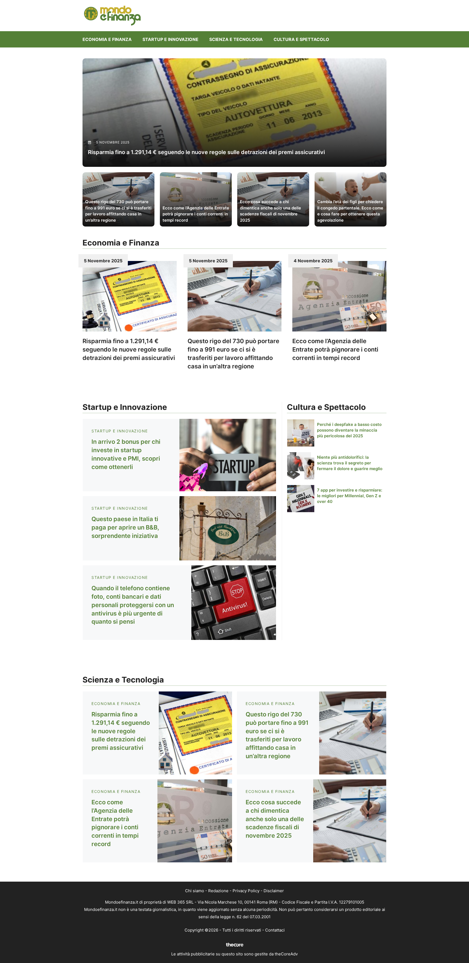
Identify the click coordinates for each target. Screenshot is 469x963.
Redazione (218, 890)
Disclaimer (274, 890)
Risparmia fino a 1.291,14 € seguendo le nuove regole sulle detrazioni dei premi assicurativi (129, 349)
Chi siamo (194, 890)
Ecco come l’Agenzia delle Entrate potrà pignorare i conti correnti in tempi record (335, 349)
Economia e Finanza (107, 39)
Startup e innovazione (170, 39)
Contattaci (275, 930)
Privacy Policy (246, 890)
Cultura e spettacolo (301, 39)
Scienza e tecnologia (236, 39)
